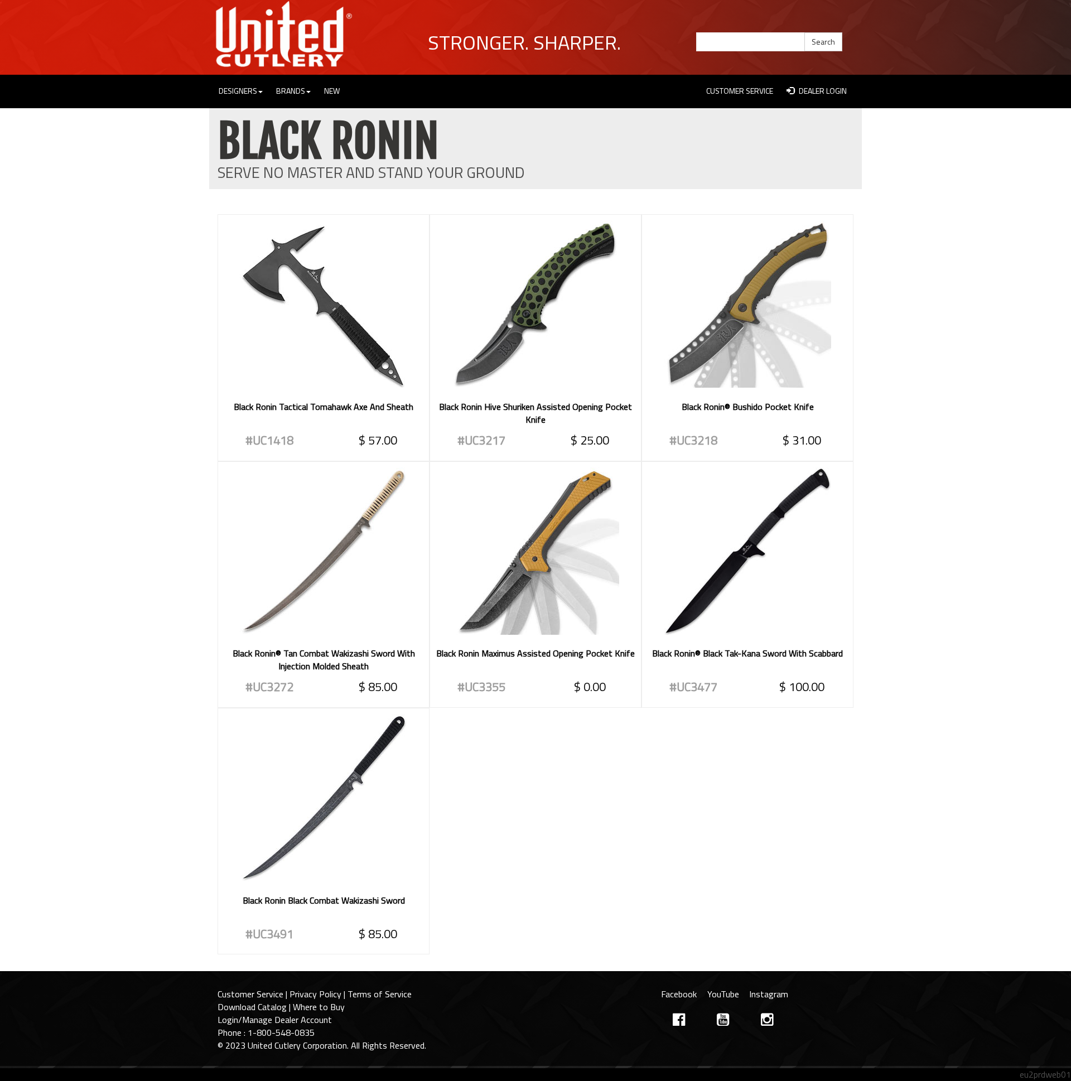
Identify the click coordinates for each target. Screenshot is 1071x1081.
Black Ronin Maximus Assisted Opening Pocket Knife (535, 653)
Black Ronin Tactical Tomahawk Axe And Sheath (323, 406)
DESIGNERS (238, 90)
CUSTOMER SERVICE (739, 90)
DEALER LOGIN (822, 90)
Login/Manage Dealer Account (275, 1019)
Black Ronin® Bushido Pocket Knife (748, 406)
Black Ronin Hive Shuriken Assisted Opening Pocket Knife (535, 413)
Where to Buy (319, 1007)
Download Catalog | (255, 1007)
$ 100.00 (801, 686)
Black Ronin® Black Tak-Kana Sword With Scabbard (747, 653)
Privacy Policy (315, 994)
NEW (332, 90)
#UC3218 (693, 440)
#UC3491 (269, 933)
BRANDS (290, 90)
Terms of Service (380, 994)
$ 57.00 (377, 440)
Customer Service (250, 994)
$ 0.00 (589, 686)
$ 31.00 (801, 440)
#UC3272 (269, 686)
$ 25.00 (589, 440)
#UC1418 (269, 440)
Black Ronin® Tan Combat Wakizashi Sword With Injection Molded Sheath (324, 659)
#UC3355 (481, 686)
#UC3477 (693, 686)
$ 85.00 (377, 686)
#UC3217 (481, 440)
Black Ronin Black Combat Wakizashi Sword (324, 900)
